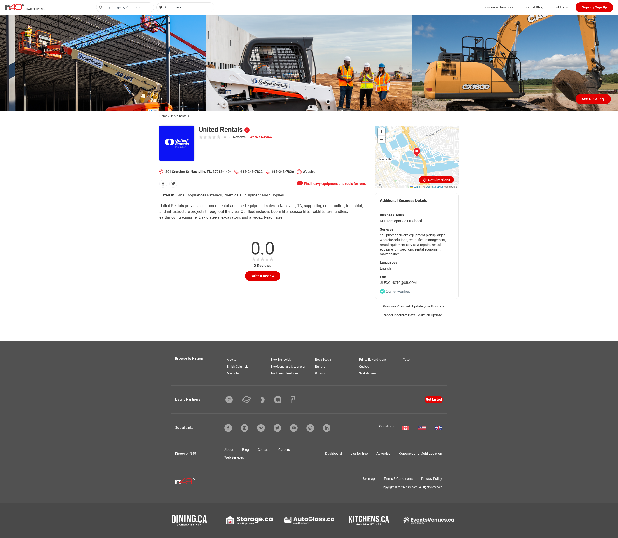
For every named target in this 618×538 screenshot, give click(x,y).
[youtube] (294, 428)
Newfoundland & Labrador (288, 366)
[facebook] (163, 184)
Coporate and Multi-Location (420, 453)
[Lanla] (281, 399)
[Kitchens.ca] (369, 520)
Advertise (383, 453)
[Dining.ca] (189, 520)
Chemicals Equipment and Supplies (254, 195)
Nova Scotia (323, 359)
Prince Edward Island (373, 359)
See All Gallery (593, 99)
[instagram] (244, 428)
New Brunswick (281, 359)
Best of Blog (533, 7)
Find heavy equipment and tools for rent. (334, 184)
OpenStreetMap (435, 186)
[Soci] (293, 400)
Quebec (364, 366)
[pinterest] (261, 428)
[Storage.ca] (249, 520)
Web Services (234, 457)
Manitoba (233, 373)
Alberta (231, 359)
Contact (264, 450)
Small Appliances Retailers (199, 195)
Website (309, 172)
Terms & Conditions (398, 479)
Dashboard (333, 453)
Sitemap (369, 479)
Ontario (320, 373)
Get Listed (561, 7)
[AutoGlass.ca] (309, 520)
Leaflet (417, 186)
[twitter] (173, 184)
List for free (359, 453)
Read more (273, 217)
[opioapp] (310, 428)
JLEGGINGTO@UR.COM (398, 283)
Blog (245, 450)
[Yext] (233, 400)
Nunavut (320, 366)
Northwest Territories (284, 373)
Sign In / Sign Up (594, 7)
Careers (284, 450)
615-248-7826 (283, 172)
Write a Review (261, 137)
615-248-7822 (251, 172)
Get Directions (438, 180)
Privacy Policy (431, 479)
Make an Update (429, 315)
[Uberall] (250, 400)
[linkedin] (326, 428)
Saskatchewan (368, 373)
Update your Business (428, 306)
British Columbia (238, 366)
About (228, 450)
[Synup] (266, 400)
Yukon (407, 359)
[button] (416, 152)
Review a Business (499, 7)
